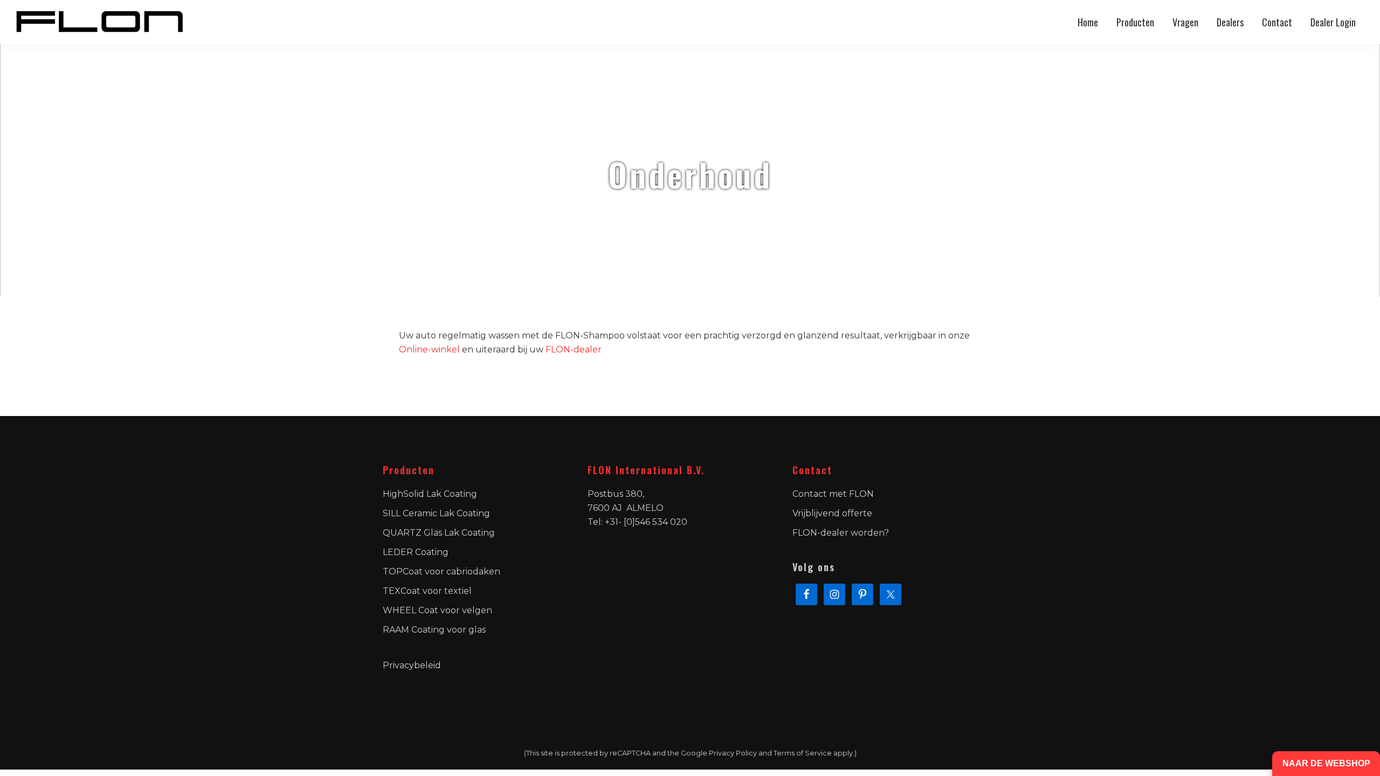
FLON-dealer (574, 349)
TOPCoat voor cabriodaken (441, 571)
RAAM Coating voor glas (434, 630)
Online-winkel (429, 349)
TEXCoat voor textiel (427, 591)
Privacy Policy (733, 753)
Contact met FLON (833, 494)
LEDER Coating (415, 552)
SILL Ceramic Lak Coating (436, 513)
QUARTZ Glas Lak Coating (439, 533)
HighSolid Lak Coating (430, 494)
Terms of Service (803, 753)
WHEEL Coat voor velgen (437, 610)
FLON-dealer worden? (840, 533)
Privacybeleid (412, 665)
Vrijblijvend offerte (832, 513)
